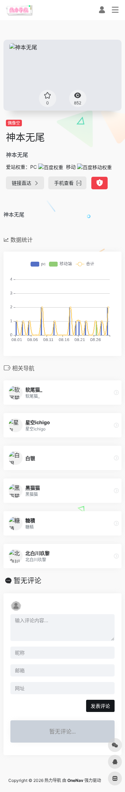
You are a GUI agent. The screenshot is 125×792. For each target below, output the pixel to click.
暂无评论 (27, 581)
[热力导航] (19, 10)
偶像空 (14, 123)
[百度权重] (50, 167)
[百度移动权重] (94, 167)
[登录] (102, 10)
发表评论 (100, 706)
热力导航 (52, 780)
